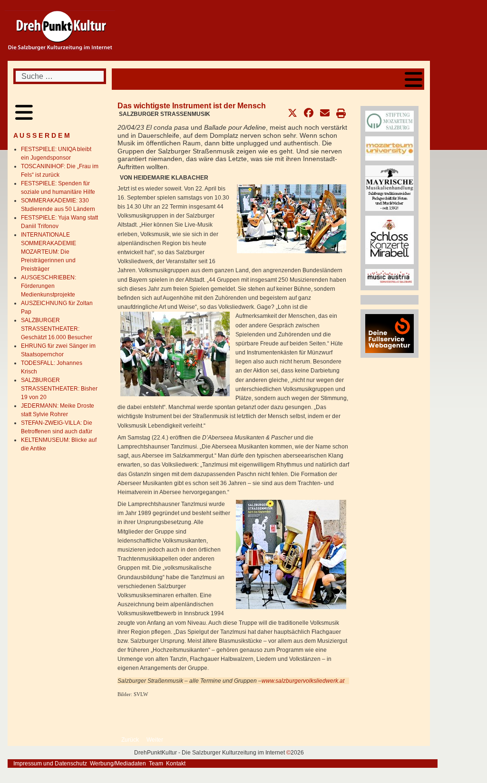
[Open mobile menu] (413, 79)
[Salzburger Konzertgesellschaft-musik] (389, 239)
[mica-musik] (389, 277)
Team (156, 763)
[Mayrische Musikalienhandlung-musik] (389, 187)
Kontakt (175, 763)
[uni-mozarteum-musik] (389, 147)
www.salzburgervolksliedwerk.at (303, 681)
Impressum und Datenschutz (50, 763)
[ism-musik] (389, 120)
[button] (292, 113)
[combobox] (60, 76)
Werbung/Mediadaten (118, 763)
